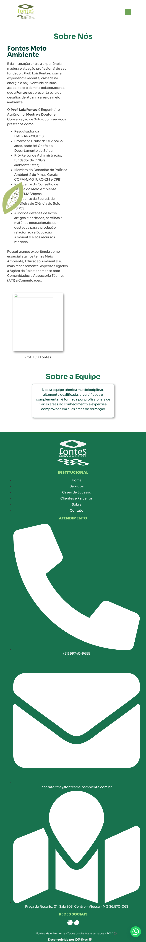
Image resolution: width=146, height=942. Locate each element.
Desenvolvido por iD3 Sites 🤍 (70, 939)
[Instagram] (70, 922)
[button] (128, 12)
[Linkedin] (76, 922)
